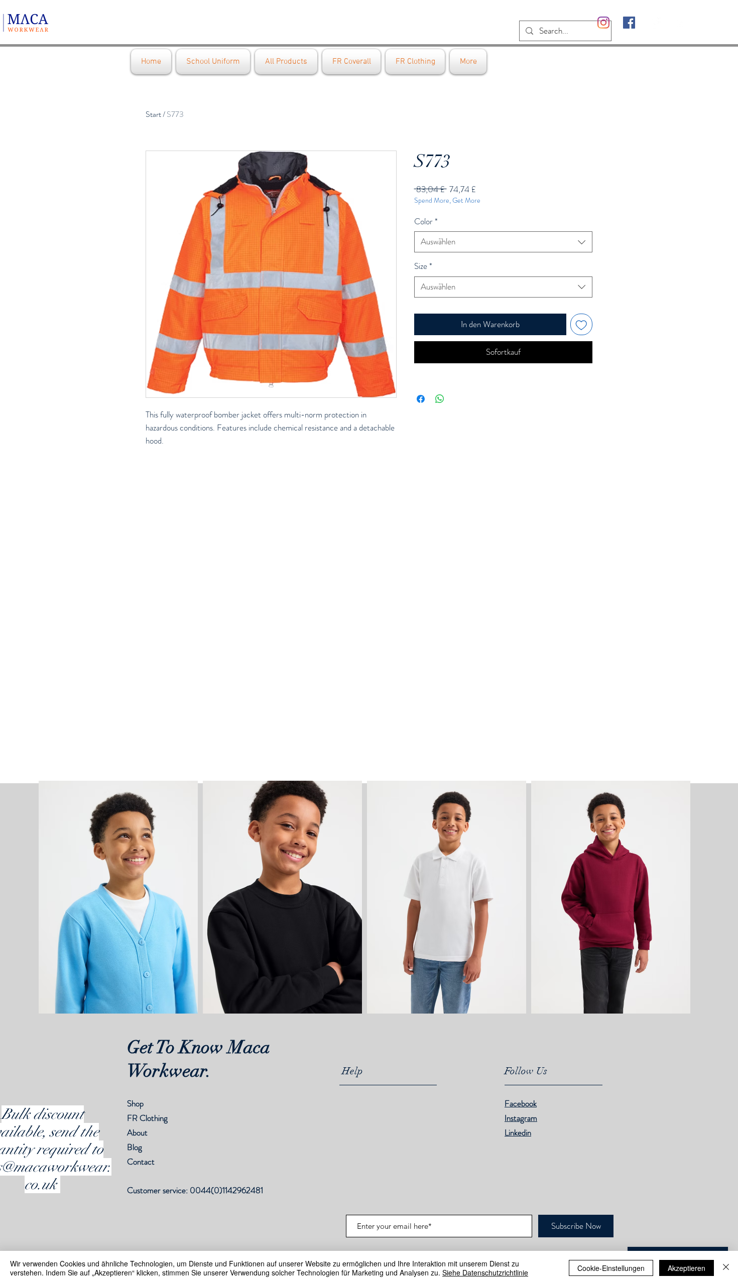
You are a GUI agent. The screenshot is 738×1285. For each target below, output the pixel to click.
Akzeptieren (686, 1268)
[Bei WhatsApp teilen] (440, 399)
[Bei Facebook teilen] (421, 399)
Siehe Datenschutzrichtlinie (485, 1272)
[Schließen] (726, 1268)
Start (153, 114)
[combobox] (503, 241)
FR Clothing (147, 1118)
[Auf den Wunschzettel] (581, 325)
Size (423, 266)
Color (426, 221)
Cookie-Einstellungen (611, 1268)
